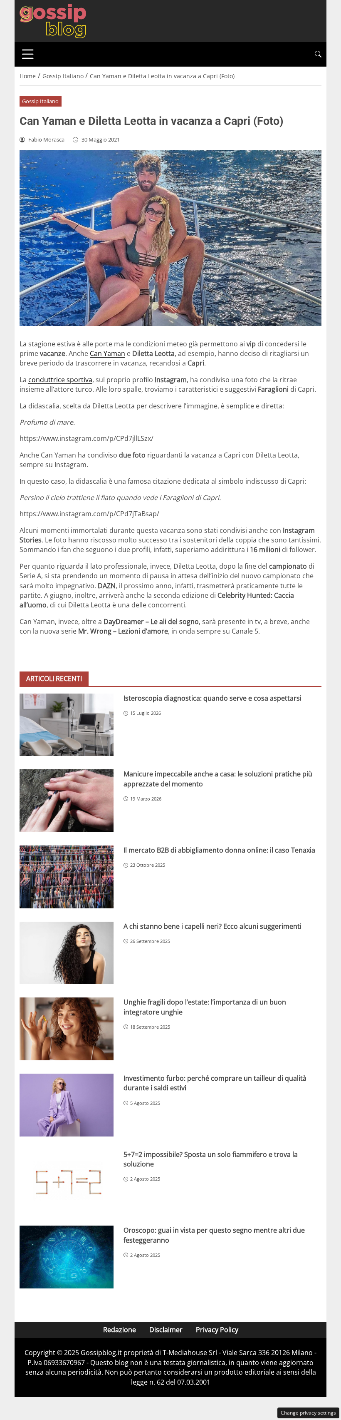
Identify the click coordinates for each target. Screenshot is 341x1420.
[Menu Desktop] (28, 54)
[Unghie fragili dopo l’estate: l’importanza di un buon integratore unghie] (67, 1028)
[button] (318, 54)
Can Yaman (107, 353)
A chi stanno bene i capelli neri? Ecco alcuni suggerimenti (212, 926)
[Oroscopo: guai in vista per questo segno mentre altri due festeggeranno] (67, 1257)
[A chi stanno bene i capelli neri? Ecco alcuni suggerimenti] (67, 953)
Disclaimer (166, 1329)
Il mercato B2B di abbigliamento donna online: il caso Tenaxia (219, 850)
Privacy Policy (217, 1329)
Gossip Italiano (40, 101)
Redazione (119, 1329)
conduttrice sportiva (60, 379)
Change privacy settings (308, 1412)
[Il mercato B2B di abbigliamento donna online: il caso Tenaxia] (67, 877)
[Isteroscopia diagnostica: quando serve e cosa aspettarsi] (67, 725)
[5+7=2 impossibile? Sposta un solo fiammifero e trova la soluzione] (67, 1181)
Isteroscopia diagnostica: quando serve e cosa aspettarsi (212, 698)
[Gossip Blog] (53, 20)
